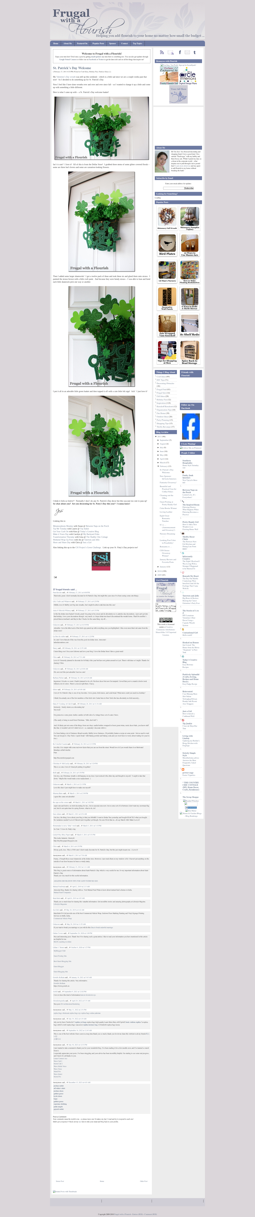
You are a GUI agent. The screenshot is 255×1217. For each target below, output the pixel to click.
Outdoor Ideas (103, 71)
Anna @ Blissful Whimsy (62, 610)
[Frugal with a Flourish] (191, 439)
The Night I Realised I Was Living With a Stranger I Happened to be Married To (191, 565)
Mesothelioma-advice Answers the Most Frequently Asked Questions (191, 761)
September (164, 440)
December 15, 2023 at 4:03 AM (79, 1082)
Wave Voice (58, 1069)
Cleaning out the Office (166, 496)
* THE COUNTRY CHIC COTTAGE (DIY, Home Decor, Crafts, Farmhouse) (191, 786)
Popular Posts (98, 43)
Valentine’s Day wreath (66, 77)
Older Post (143, 1181)
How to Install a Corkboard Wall (189, 714)
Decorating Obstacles (165, 383)
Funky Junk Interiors (188, 476)
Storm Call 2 (58, 1063)
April (162, 458)
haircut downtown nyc (88, 995)
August (163, 443)
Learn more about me (183, 166)
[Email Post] (55, 576)
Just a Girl (187, 711)
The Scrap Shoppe (191, 797)
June (162, 451)
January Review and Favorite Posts (168, 560)
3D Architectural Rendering (70, 1004)
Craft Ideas (84, 71)
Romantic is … (166, 546)
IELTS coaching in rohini (62, 942)
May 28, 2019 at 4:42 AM (75, 910)
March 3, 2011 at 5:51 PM (86, 835)
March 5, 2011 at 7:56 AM (78, 855)
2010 (159, 571)
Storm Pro (57, 1076)
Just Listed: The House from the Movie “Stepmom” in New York (191, 649)
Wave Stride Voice (60, 1066)
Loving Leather (166, 511)
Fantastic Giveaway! (168, 482)
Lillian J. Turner (58, 947)
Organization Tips (164, 409)
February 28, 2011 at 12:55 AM (75, 648)
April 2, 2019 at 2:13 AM (81, 886)
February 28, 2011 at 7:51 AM (74, 657)
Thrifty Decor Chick (189, 538)
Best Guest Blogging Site (62, 961)
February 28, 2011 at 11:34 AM (91, 704)
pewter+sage (188, 772)
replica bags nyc (75, 1013)
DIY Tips (161, 380)
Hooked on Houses (191, 642)
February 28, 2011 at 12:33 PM (85, 744)
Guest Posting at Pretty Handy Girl (168, 503)
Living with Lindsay (188, 737)
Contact (124, 43)
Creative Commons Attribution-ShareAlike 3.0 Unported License (166, 631)
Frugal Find (162, 389)
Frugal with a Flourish (122, 1214)
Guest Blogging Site (61, 971)
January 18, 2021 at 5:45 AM (81, 977)
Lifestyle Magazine (60, 904)
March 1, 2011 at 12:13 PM (76, 784)
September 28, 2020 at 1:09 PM (81, 933)
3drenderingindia (59, 1001)
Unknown (56, 625)
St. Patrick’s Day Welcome (72, 67)
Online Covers (58, 933)
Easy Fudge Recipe (190, 684)
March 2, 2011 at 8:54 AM (77, 814)
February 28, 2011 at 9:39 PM (73, 773)
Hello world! (187, 635)
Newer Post (60, 1181)
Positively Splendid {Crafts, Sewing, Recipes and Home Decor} (191, 678)
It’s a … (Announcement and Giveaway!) (167, 527)
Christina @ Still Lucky (61, 763)
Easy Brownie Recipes (188, 665)
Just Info (56, 910)
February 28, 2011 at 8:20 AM (81, 678)
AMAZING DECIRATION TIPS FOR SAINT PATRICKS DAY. (76, 881)
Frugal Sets (161, 392)
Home (55, 43)
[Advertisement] (87, 1173)
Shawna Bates (58, 793)
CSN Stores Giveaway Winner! (165, 553)
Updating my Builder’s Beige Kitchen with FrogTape (191, 743)
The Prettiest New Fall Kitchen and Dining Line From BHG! (189, 545)
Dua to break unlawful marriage (102, 927)
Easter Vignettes (189, 775)
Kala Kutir (56, 898)
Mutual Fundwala (59, 886)
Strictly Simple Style (189, 754)
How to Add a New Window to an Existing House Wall (190, 527)
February (164, 466)
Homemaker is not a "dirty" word (64, 826)
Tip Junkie (187, 723)
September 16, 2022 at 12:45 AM (80, 1030)
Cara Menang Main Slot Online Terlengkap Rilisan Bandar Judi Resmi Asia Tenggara (190, 698)
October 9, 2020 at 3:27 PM (80, 947)
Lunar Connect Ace (60, 1058)
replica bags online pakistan (90, 1013)
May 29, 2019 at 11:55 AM (76, 924)
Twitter (101, 60)
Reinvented (188, 691)
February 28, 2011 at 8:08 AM (77, 669)
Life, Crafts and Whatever (62, 601)
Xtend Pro (57, 1071)
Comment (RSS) (150, 1214)
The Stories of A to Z (191, 611)
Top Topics (137, 43)
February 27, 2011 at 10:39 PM (78, 625)
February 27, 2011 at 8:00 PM (79, 592)
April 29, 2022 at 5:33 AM (81, 1001)
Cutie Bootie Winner (168, 508)
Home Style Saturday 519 (191, 466)
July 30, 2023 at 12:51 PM (78, 1045)
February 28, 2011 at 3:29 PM (87, 763)
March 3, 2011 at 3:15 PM (92, 826)
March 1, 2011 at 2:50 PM (79, 793)
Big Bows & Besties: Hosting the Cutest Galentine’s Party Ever (191, 600)
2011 (159, 436)
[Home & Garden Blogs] (191, 808)
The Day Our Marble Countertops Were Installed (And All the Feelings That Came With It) (191, 583)
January (163, 566)
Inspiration (161, 403)
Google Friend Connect (68, 60)
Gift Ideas (161, 396)
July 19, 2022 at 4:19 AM (77, 1019)
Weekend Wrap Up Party (63, 540)
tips (80, 1122)
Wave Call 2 (58, 1061)
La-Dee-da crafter (59, 636)
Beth (55, 773)
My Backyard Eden (91, 534)
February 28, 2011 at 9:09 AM (74, 689)
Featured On (82, 43)
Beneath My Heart (191, 576)
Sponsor (112, 43)
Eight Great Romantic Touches (165, 518)
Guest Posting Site (60, 956)
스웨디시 (57, 1039)
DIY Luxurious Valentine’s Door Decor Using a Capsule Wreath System (189, 620)
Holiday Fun (93, 71)
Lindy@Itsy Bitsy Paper (61, 835)
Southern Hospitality (187, 461)
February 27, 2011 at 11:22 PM (83, 636)
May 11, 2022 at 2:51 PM (77, 1010)
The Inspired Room (191, 504)
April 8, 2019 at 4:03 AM (76, 898)
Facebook (92, 60)
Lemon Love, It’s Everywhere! (189, 496)
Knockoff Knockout (165, 406)
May (162, 455)
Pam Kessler (57, 592)
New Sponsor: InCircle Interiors (168, 477)
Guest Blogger (59, 966)
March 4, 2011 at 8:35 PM (73, 846)
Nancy (55, 648)
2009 (159, 575)
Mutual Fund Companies (62, 892)
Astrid (55, 991)
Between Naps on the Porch (190, 491)
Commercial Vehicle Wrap (63, 918)
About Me (67, 43)
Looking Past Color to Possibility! (168, 541)
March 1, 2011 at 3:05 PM (84, 802)
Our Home (161, 413)
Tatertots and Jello (91, 540)
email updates (96, 57)
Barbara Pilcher (58, 678)
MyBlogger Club (60, 951)
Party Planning (163, 420)
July (162, 447)
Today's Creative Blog (190, 661)
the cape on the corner (60, 802)
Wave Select (58, 1074)
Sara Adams (57, 814)
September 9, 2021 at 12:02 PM (75, 991)
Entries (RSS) (137, 1214)
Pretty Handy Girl (191, 522)
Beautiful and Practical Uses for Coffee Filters (168, 489)
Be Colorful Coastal (60, 744)
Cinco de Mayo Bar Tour (190, 727)
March (163, 462)
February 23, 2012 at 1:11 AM (79, 867)
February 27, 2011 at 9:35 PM (88, 610)
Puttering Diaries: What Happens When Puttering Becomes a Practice (190, 511)
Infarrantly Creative (188, 557)
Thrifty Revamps (164, 426)
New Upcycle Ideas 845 (190, 481)
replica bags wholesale (61, 1013)
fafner (55, 689)
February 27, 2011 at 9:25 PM (88, 601)
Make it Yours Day (61, 534)
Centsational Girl (190, 632)
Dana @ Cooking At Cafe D (62, 704)
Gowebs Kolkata (58, 977)
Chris (55, 657)
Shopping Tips (163, 423)
